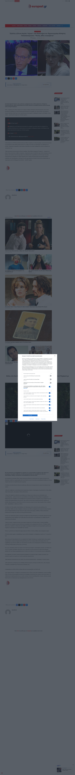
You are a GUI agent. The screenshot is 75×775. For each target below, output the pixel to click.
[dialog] (37, 387)
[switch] (50, 376)
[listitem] (37, 373)
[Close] (55, 356)
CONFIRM (30, 415)
